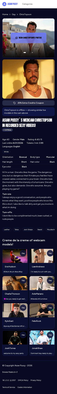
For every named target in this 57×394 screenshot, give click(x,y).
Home (5, 14)
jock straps (28, 230)
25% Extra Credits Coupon (32, 104)
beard (40, 230)
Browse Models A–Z (10, 372)
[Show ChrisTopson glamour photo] (32, 52)
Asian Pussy (11, 4)
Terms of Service (8, 387)
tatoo (17, 230)
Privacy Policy (36, 380)
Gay (13, 14)
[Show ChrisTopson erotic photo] (24, 52)
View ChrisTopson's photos (31, 38)
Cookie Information (24, 387)
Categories (27, 4)
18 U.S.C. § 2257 (9, 380)
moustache (51, 230)
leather (7, 230)
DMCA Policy (23, 380)
